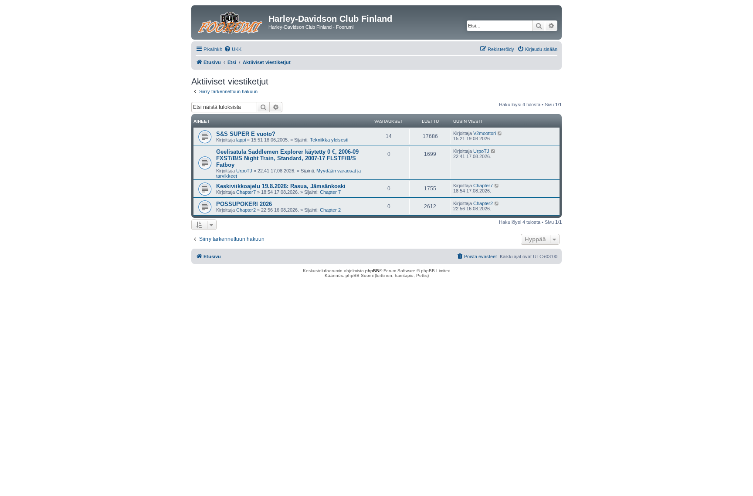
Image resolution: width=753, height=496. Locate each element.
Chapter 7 (330, 192)
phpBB (372, 270)
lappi (241, 139)
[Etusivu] (230, 21)
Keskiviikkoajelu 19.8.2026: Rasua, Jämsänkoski (281, 186)
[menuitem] (232, 49)
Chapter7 (246, 192)
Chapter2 (246, 210)
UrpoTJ (244, 170)
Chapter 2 (330, 210)
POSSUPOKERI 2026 (244, 204)
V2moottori (484, 133)
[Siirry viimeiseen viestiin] (500, 133)
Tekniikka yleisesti (329, 139)
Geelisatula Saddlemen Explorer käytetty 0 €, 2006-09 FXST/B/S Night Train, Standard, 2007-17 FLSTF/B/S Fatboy (287, 158)
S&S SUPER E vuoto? (245, 134)
